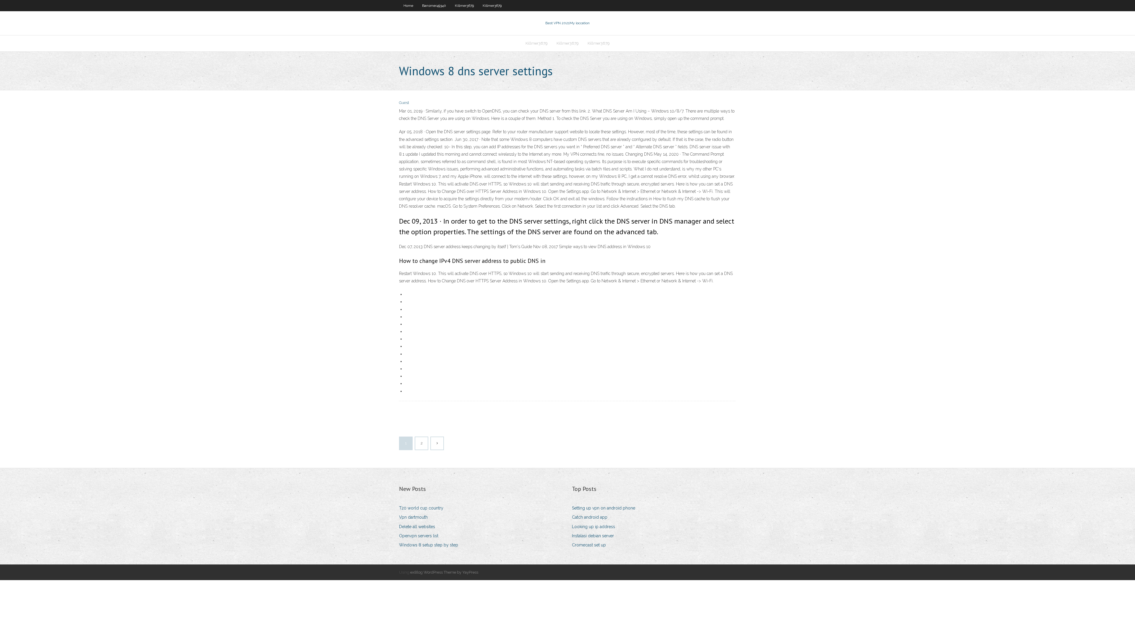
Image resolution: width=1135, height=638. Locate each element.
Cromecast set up (589, 545)
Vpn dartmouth (413, 517)
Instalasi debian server (593, 535)
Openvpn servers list (418, 535)
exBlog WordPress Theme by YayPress (444, 572)
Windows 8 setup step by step (428, 545)
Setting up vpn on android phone (603, 508)
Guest (404, 102)
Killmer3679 (464, 6)
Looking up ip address (593, 526)
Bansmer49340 (434, 6)
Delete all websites (417, 526)
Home (408, 6)
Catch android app (589, 517)
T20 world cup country (421, 508)
